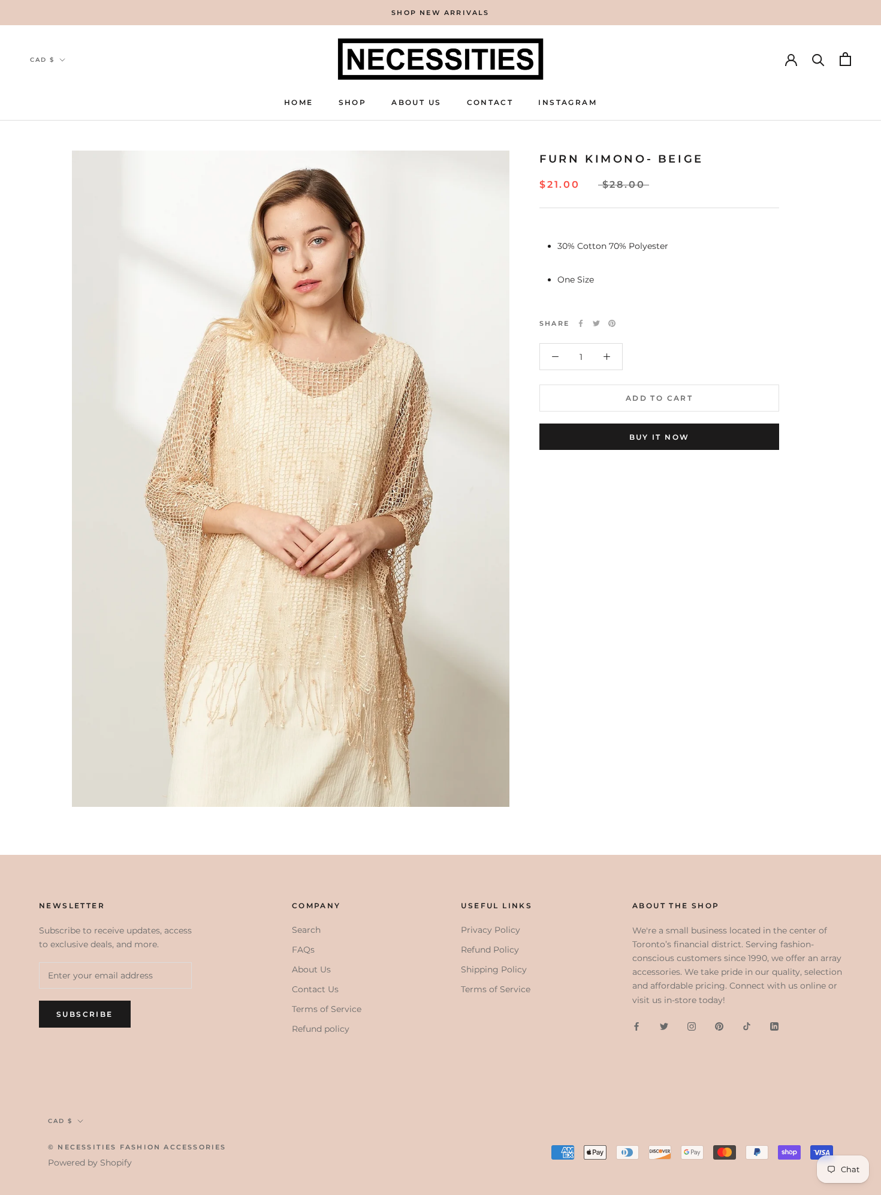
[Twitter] (596, 323)
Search (306, 929)
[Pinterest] (612, 323)
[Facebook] (580, 323)
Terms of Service (326, 1009)
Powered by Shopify (90, 1162)
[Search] (818, 59)
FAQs (303, 949)
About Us (416, 102)
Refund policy (320, 1028)
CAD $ (42, 60)
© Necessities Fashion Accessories (137, 1147)
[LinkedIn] (774, 1026)
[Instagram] (691, 1026)
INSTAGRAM (567, 102)
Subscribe (84, 1014)
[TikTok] (747, 1026)
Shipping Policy (494, 969)
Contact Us (315, 989)
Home (298, 102)
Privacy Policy (490, 929)
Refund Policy (490, 949)
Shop (353, 102)
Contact (490, 102)
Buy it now (659, 437)
